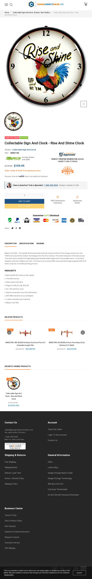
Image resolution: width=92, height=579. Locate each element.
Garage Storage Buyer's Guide (60, 473)
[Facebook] (16, 228)
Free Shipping (10, 462)
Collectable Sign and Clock (23, 12)
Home (7, 12)
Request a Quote (12, 537)
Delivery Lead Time (13, 473)
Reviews (40, 243)
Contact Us (52, 440)
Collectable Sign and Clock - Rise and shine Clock (13, 396)
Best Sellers (45, 12)
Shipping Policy (11, 484)
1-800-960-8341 (51, 185)
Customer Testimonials (57, 489)
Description (11, 243)
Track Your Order (55, 429)
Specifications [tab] (26, 243)
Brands (37, 12)
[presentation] (9, 332)
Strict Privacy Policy (13, 521)
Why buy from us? (55, 484)
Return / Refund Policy (14, 478)
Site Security (10, 526)
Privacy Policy (9, 575)
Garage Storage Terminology (60, 478)
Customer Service (12, 543)
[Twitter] (12, 228)
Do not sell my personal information (63, 495)
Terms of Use (10, 515)
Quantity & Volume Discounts (17, 532)
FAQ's (50, 462)
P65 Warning (10, 548)
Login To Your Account (57, 435)
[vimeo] (20, 228)
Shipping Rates (11, 467)
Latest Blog (53, 467)
